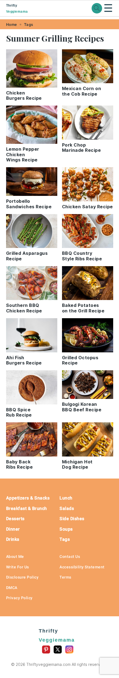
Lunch (66, 498)
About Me (15, 556)
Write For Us (17, 567)
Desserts (15, 518)
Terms (65, 577)
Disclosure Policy (22, 577)
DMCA (11, 587)
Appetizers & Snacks (28, 498)
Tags (28, 24)
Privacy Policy (19, 598)
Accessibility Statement (82, 567)
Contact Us (70, 556)
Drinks (12, 539)
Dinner (13, 529)
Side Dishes (72, 518)
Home (11, 24)
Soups (66, 529)
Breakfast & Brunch (26, 508)
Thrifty (17, 8)
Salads (67, 508)
